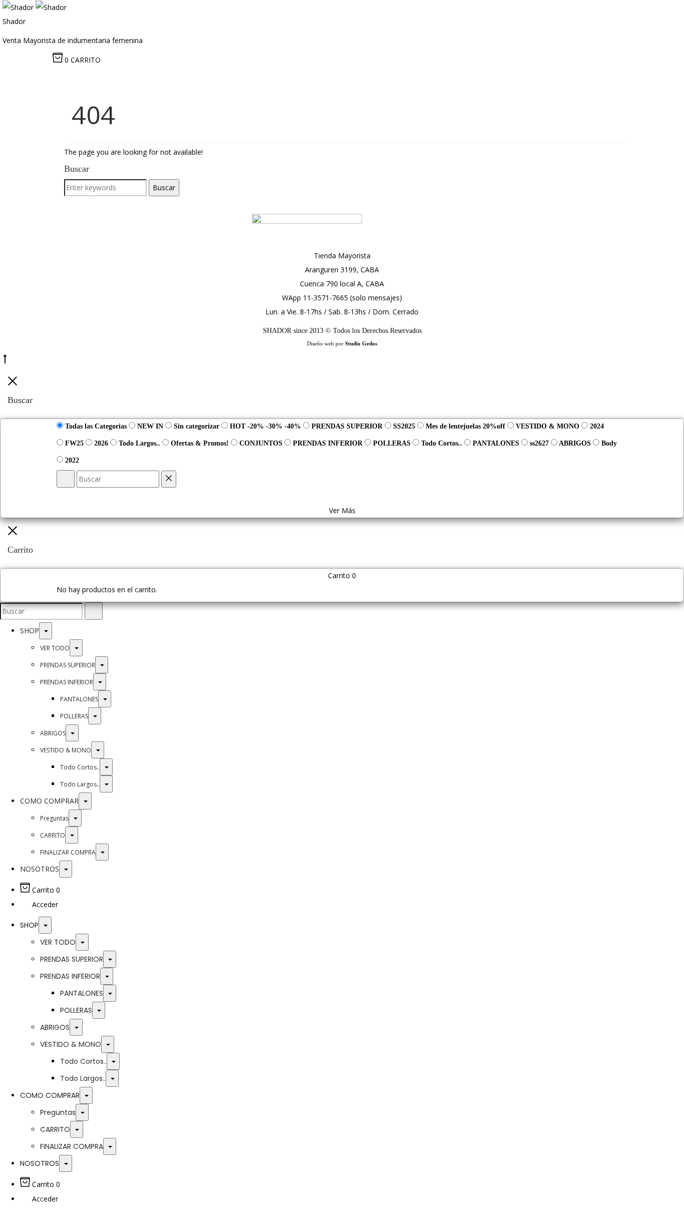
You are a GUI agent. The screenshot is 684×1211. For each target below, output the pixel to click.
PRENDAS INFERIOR (66, 682)
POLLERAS (74, 716)
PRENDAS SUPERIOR (67, 665)
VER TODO (55, 648)
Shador (14, 21)
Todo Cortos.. (80, 767)
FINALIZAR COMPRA (68, 852)
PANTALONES (79, 699)
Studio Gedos (361, 343)
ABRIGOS (53, 733)
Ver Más (342, 510)
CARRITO (52, 835)
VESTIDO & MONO (65, 750)
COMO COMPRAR (49, 800)
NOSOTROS (39, 869)
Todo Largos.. (80, 784)
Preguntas (54, 818)
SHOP (29, 630)
